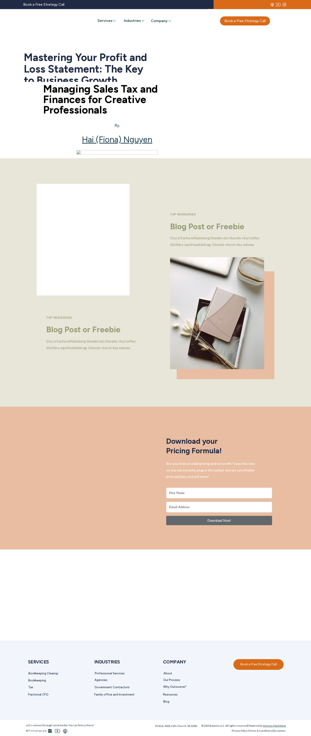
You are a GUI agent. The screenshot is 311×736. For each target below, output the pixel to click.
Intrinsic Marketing (274, 725)
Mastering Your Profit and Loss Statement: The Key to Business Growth (85, 69)
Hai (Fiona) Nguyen (117, 139)
